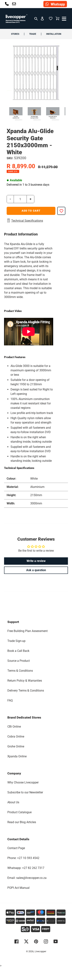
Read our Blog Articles (21, 822)
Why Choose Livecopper (23, 782)
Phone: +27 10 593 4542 (23, 858)
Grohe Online (15, 746)
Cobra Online (15, 736)
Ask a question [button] (36, 570)
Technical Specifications (27, 220)
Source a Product (18, 660)
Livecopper (40, 951)
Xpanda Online (17, 756)
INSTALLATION (53, 34)
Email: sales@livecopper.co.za (27, 878)
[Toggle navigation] (63, 18)
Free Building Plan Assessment (27, 631)
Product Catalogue (19, 812)
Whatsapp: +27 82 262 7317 (25, 868)
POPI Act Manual (18, 888)
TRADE (32, 34)
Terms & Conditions (20, 670)
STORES (15, 34)
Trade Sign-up (16, 641)
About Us (13, 802)
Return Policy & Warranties (24, 680)
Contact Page (16, 848)
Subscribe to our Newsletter (25, 792)
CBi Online (14, 726)
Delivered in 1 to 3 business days (28, 184)
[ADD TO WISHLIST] (61, 211)
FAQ (10, 700)
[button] (51, 18)
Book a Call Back (18, 651)
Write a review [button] (36, 561)
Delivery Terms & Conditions (25, 690)
